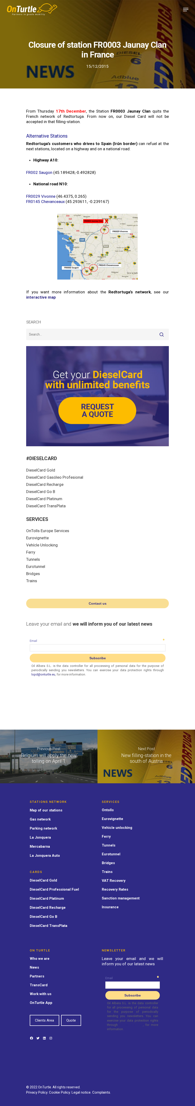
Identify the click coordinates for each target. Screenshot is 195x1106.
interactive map (41, 297)
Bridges (33, 573)
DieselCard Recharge (44, 484)
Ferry (30, 552)
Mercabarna (40, 846)
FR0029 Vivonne (40, 196)
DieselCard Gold (40, 470)
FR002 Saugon (39, 172)
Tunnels (33, 559)
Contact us (98, 603)
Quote (71, 1020)
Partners (37, 976)
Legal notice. (82, 1092)
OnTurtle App (41, 1003)
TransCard (39, 985)
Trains (31, 580)
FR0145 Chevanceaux (45, 201)
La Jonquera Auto (45, 855)
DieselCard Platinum (44, 498)
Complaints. (101, 1092)
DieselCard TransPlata (46, 506)
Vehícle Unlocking (42, 545)
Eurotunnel (35, 566)
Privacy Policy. (37, 1092)
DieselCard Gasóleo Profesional (54, 477)
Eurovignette (37, 537)
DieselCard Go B (40, 491)
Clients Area (44, 1020)
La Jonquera (40, 837)
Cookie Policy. (60, 1092)
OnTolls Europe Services (47, 530)
